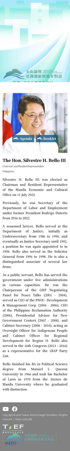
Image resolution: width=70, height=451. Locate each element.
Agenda (16, 137)
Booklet (41, 137)
